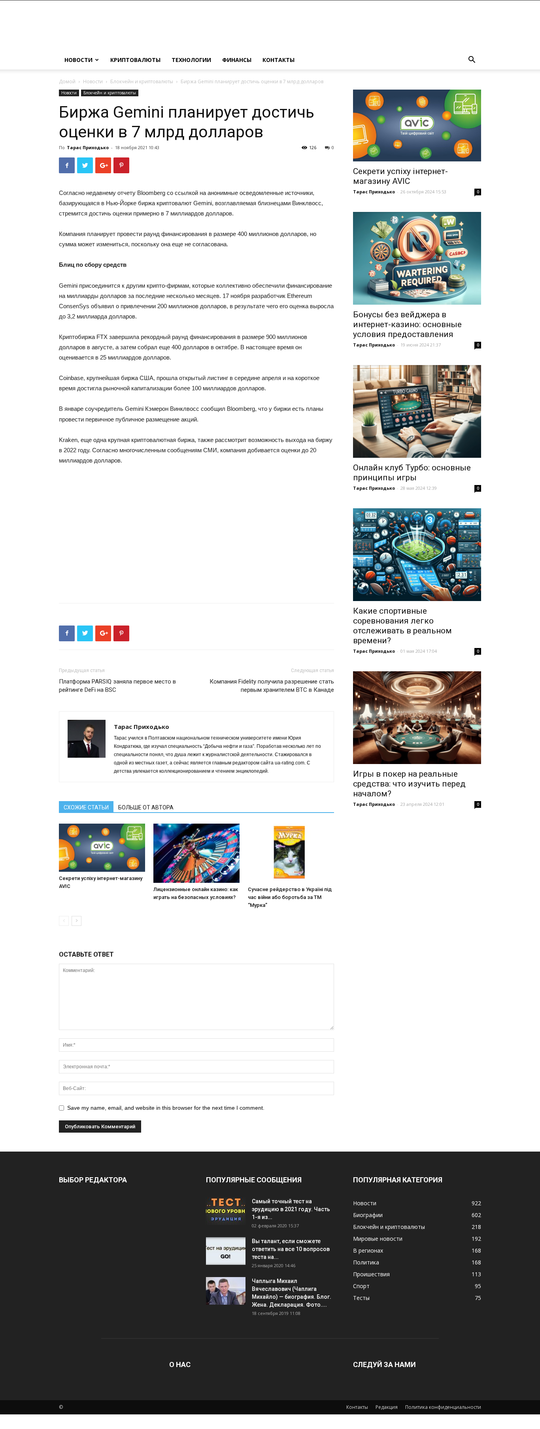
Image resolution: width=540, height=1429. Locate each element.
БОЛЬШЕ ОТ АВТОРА (146, 807)
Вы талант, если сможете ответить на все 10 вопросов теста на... (291, 1249)
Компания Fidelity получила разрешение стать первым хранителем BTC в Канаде (272, 685)
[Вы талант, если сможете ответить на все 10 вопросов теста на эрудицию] (225, 1251)
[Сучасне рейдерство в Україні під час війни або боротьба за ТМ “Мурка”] (291, 853)
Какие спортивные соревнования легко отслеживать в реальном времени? (402, 625)
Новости (78, 60)
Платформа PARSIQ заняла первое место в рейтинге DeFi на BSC (117, 685)
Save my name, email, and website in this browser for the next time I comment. (165, 1108)
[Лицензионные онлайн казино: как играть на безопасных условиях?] (196, 853)
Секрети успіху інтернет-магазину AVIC (400, 176)
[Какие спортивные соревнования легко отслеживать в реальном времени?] (417, 554)
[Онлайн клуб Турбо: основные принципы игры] (417, 411)
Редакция (387, 1407)
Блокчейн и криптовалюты (141, 81)
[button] (471, 60)
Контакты (278, 60)
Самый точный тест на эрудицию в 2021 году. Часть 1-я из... (291, 1209)
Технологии (191, 60)
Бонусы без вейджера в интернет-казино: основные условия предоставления (407, 324)
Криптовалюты (135, 60)
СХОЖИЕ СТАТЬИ (86, 807)
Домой (67, 81)
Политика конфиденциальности (443, 1407)
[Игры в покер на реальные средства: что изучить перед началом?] (417, 717)
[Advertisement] (196, 531)
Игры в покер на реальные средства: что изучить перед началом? (409, 783)
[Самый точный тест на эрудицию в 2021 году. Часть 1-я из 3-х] (225, 1211)
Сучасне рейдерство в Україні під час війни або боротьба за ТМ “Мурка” (290, 897)
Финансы (236, 60)
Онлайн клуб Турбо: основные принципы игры (412, 472)
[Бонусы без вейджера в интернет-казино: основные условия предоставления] (417, 258)
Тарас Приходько (88, 147)
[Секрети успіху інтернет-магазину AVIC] (102, 848)
